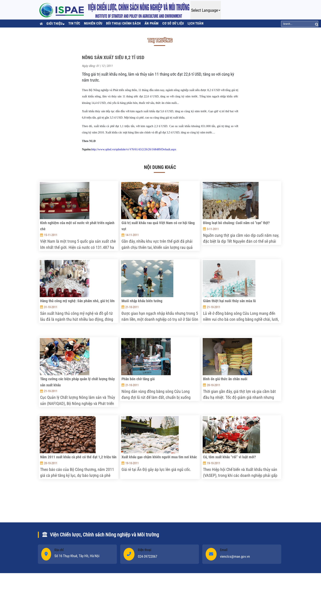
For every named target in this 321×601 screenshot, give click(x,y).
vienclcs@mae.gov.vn (235, 556)
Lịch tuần (195, 23)
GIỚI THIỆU (54, 23)
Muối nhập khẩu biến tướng (141, 301)
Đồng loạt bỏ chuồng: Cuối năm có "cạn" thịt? (236, 223)
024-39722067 (147, 556)
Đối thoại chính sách (123, 23)
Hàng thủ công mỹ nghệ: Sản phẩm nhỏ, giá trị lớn (77, 301)
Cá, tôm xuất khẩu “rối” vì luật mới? (229, 457)
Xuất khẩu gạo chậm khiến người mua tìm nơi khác (159, 457)
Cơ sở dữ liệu (173, 23)
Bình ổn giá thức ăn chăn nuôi (225, 379)
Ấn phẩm (152, 23)
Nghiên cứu (93, 23)
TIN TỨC (74, 23)
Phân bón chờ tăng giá (138, 379)
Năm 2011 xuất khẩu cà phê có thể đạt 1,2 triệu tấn (78, 457)
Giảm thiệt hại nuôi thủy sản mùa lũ (229, 301)
